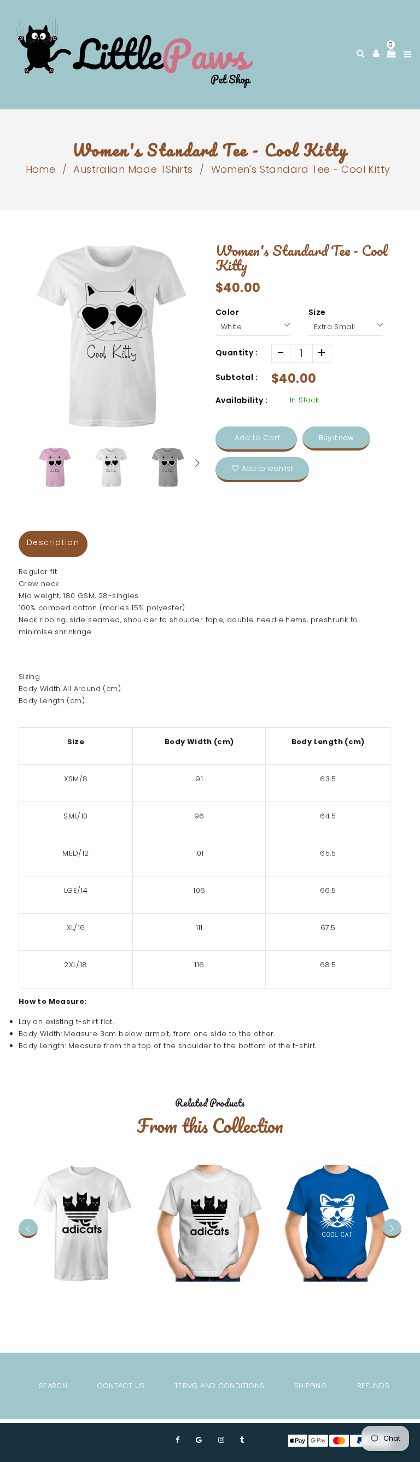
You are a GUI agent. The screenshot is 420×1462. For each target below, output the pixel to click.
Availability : (241, 400)
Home (41, 169)
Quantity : (236, 352)
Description (53, 542)
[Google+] (199, 1440)
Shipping (310, 1386)
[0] (388, 53)
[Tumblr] (242, 1440)
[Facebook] (177, 1440)
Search (53, 1386)
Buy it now (336, 437)
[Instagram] (221, 1440)
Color (227, 312)
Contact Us (120, 1386)
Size (317, 312)
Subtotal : (236, 377)
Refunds (373, 1386)
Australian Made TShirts (132, 169)
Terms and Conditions (219, 1386)
